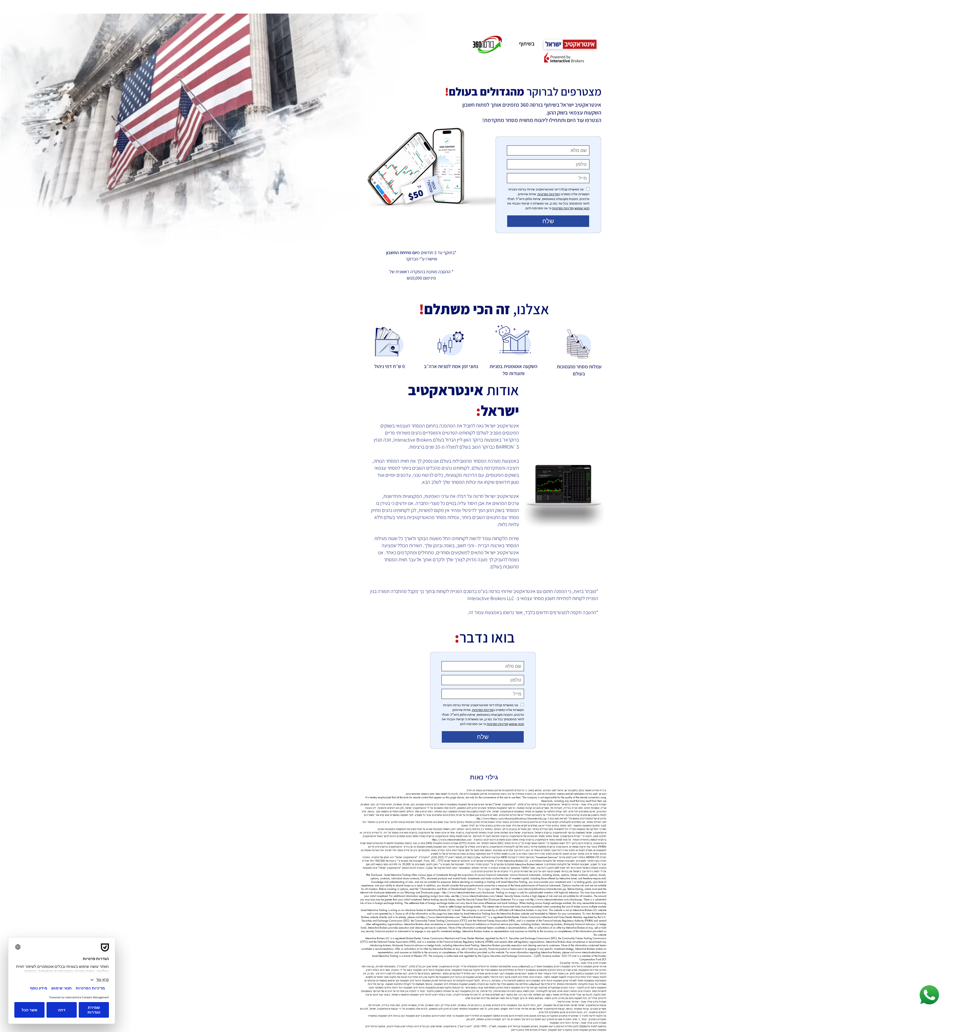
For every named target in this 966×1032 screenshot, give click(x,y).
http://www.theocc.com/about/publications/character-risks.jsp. (511, 818)
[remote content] (548, 187)
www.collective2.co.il (523, 966)
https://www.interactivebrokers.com (452, 839)
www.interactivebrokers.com (590, 952)
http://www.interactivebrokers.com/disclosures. (468, 892)
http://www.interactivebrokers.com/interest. (479, 896)
